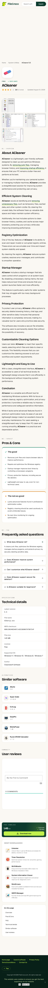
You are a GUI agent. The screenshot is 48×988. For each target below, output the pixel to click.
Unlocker (15, 848)
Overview (8, 913)
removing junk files (21, 165)
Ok (20, 984)
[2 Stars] (5, 90)
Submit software (20, 960)
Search (41, 4)
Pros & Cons (9, 916)
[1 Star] (3, 90)
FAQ (7, 921)
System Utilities (13, 63)
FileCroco (13, 3)
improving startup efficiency (32, 168)
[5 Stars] (13, 90)
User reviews (9, 932)
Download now (25, 833)
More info (25, 984)
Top (7, 968)
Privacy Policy (34, 960)
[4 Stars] (11, 90)
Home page (6, 960)
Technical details (11, 924)
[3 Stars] (8, 90)
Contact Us (23, 962)
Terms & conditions (8, 962)
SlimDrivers (16, 884)
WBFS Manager (18, 893)
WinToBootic (16, 866)
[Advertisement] (24, 34)
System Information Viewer (22, 875)
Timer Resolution (18, 857)
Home (4, 63)
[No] (45, 982)
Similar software (11, 928)
